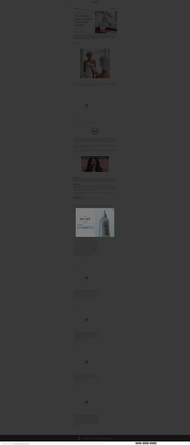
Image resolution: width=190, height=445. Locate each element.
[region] (95, 443)
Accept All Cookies (153, 443)
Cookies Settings (138, 443)
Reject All (145, 443)
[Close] (188, 443)
